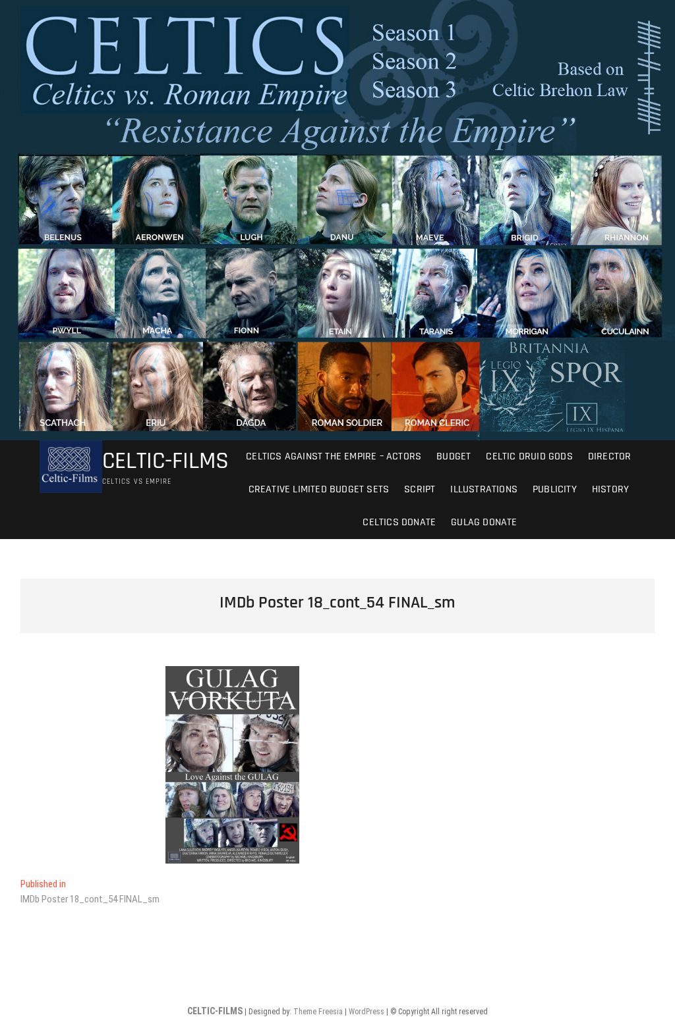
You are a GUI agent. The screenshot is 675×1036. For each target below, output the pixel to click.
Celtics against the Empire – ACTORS (333, 456)
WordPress (366, 1011)
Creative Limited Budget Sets (319, 489)
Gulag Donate (484, 522)
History (610, 489)
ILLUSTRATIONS (483, 489)
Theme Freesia (318, 1011)
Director (609, 456)
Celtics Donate (398, 522)
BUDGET (453, 456)
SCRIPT (419, 489)
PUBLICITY (555, 489)
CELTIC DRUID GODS (529, 456)
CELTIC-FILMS (165, 461)
